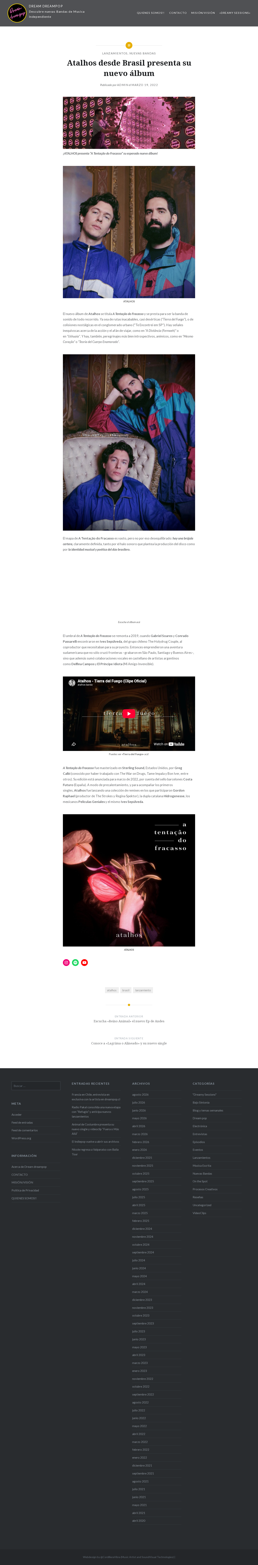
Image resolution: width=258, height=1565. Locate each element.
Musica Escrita (202, 1165)
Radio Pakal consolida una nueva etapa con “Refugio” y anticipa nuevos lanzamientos (96, 1111)
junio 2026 (139, 1110)
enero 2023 (139, 1370)
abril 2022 (138, 1434)
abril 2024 (138, 1284)
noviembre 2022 (142, 1378)
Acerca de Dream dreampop (29, 1166)
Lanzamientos (115, 53)
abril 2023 (138, 1355)
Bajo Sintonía (201, 1102)
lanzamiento (143, 990)
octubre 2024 (140, 1244)
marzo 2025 (140, 1213)
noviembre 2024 (142, 1236)
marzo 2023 (140, 1363)
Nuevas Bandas (142, 53)
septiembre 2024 (143, 1252)
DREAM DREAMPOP (46, 6)
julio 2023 (138, 1331)
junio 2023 (139, 1339)
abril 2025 (138, 1205)
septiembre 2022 (143, 1394)
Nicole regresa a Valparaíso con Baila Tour (95, 1152)
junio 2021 (139, 1497)
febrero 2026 (140, 1142)
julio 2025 (138, 1197)
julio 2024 (138, 1260)
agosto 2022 (140, 1402)
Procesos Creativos (205, 1189)
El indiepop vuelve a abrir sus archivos (95, 1141)
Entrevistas (200, 1134)
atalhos (112, 990)
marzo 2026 (140, 1134)
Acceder (17, 1114)
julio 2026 (138, 1102)
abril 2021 (138, 1513)
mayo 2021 (139, 1505)
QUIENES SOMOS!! (151, 12)
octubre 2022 (140, 1386)
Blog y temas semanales (208, 1110)
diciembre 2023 (142, 1299)
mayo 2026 (139, 1118)
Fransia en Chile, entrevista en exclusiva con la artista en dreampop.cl (96, 1097)
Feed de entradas (22, 1122)
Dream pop (200, 1118)
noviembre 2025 (142, 1165)
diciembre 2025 (142, 1157)
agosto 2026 (140, 1094)
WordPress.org (21, 1138)
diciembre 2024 (142, 1228)
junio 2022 (139, 1418)
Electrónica (200, 1126)
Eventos (198, 1149)
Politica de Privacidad (25, 1190)
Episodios (199, 1142)
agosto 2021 (140, 1481)
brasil (125, 990)
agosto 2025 (140, 1189)
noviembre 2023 (142, 1307)
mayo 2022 (139, 1426)
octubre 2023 (140, 1315)
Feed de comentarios (25, 1130)
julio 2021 (138, 1489)
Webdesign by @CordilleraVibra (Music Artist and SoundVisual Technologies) (128, 1557)
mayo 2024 (139, 1276)
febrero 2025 (140, 1220)
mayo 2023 (139, 1347)
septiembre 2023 (143, 1323)
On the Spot (200, 1181)
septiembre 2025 (143, 1181)
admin (122, 85)
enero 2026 (139, 1149)
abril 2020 (138, 1520)
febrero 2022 (140, 1449)
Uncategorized (202, 1205)
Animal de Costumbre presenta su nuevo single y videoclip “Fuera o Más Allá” (95, 1129)
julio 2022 (138, 1410)
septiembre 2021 (143, 1473)
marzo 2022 (140, 1441)
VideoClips (199, 1213)
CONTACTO (178, 12)
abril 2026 (138, 1126)
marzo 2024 (140, 1291)
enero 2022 (139, 1457)
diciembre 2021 (142, 1465)
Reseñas (198, 1197)
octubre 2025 (140, 1173)
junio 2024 (139, 1268)
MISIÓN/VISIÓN (203, 12)
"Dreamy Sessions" (204, 1094)
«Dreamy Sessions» (234, 12)
